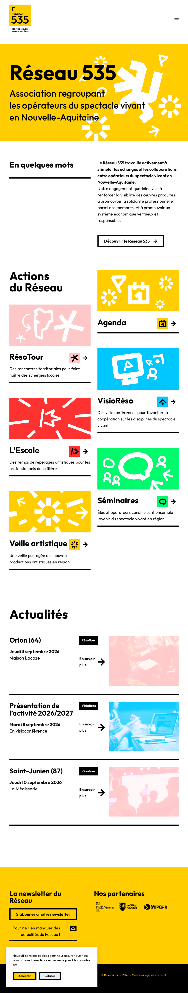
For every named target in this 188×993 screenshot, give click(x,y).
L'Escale (24, 450)
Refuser (49, 976)
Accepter (24, 976)
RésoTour (26, 357)
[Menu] (176, 18)
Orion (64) (25, 640)
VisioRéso (115, 400)
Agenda (111, 322)
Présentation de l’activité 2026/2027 (41, 709)
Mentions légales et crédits (150, 975)
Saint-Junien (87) (36, 770)
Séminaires (117, 500)
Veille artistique (38, 543)
